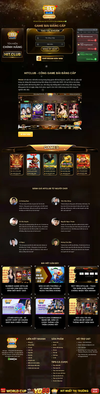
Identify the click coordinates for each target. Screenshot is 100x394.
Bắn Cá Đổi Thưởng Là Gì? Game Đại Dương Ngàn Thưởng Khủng (50, 297)
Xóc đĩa (55, 361)
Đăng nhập (31, 353)
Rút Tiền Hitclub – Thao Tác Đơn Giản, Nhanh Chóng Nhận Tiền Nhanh (83, 297)
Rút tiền (30, 364)
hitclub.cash (61, 21)
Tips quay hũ (56, 376)
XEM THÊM (26, 134)
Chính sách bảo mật (33, 377)
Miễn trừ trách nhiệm (34, 371)
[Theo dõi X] (12, 371)
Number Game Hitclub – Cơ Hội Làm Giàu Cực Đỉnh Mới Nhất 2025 (16, 297)
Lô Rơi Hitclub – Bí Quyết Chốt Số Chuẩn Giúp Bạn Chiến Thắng (17, 328)
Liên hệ (30, 366)
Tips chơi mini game (58, 379)
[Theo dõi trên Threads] (17, 371)
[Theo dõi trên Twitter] (15, 371)
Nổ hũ (54, 353)
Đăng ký (30, 351)
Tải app (30, 356)
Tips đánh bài (56, 374)
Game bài (55, 351)
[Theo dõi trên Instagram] (7, 371)
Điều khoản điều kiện (34, 374)
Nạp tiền (30, 361)
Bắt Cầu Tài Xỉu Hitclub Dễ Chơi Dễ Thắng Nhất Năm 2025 (83, 328)
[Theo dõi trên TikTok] (10, 371)
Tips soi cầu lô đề (58, 387)
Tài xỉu (55, 358)
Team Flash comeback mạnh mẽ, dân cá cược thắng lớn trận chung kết (50, 329)
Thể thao (55, 364)
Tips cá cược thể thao (59, 382)
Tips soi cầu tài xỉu (58, 384)
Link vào (30, 358)
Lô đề (54, 366)
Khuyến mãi (31, 369)
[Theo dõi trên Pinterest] (20, 371)
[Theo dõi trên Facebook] (5, 371)
